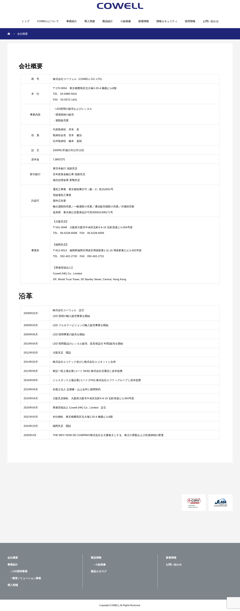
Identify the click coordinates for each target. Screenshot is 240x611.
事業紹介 (71, 21)
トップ (25, 21)
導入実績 (89, 21)
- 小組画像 (98, 564)
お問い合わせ (211, 21)
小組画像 (125, 21)
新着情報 (143, 21)
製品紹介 (107, 21)
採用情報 (190, 21)
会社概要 (13, 557)
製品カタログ (99, 571)
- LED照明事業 (18, 571)
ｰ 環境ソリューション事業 (24, 578)
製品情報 (96, 557)
